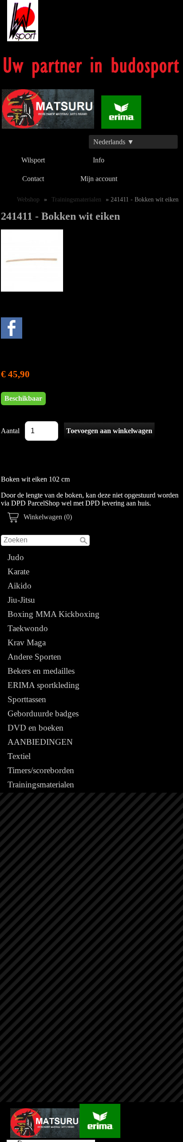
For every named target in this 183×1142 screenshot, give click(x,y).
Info (98, 160)
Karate (18, 571)
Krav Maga (27, 642)
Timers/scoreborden (41, 770)
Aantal (10, 431)
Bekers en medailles (41, 671)
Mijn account (98, 178)
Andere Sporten (34, 656)
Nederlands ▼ (113, 142)
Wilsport (33, 160)
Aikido (20, 585)
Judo (16, 557)
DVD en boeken (36, 727)
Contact (33, 178)
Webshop (28, 199)
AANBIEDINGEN (40, 742)
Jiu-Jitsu (21, 600)
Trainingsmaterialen (41, 784)
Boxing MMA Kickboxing (53, 614)
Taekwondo (28, 628)
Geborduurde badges (43, 713)
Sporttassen (27, 699)
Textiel (19, 756)
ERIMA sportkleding (44, 685)
